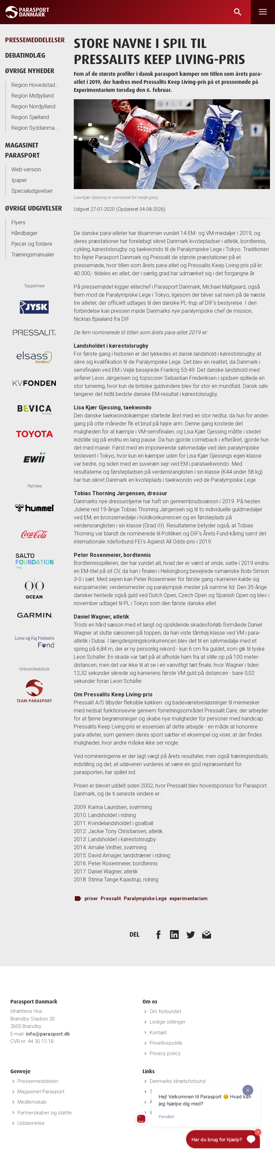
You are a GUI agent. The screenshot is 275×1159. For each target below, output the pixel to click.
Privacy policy (165, 1053)
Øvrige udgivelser (33, 208)
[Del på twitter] (190, 934)
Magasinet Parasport (40, 1092)
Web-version (26, 169)
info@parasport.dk (48, 1034)
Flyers (18, 222)
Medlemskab (32, 1102)
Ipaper (19, 180)
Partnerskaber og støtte (44, 1113)
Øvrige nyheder (29, 70)
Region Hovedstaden (35, 85)
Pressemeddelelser (35, 40)
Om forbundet (165, 1011)
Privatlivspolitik (166, 1043)
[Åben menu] (263, 12)
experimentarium (188, 898)
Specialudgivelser (32, 191)
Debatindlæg (25, 55)
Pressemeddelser (37, 1081)
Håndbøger (24, 233)
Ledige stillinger (167, 1022)
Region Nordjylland (33, 106)
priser (91, 898)
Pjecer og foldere (31, 244)
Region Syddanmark (35, 128)
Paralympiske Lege (145, 898)
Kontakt (158, 1033)
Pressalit (111, 898)
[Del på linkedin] (174, 934)
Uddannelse (31, 1123)
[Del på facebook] (158, 934)
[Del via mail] (207, 934)
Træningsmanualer (32, 254)
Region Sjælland (30, 117)
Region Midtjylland (32, 96)
